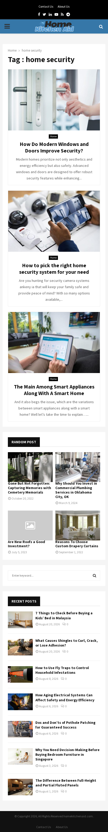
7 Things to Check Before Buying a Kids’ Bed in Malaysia (64, 615)
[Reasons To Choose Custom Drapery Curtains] (77, 525)
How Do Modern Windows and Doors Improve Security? (54, 147)
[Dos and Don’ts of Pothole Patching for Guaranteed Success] (20, 729)
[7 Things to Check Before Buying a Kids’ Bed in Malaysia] (20, 619)
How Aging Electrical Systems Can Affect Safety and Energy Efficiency (64, 697)
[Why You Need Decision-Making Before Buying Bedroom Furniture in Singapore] (20, 756)
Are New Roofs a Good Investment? (26, 544)
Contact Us (46, 6)
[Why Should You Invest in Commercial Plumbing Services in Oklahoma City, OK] (77, 467)
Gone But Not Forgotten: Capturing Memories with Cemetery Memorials (29, 488)
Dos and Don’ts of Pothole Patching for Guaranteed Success (65, 725)
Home (53, 136)
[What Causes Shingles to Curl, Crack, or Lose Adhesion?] (20, 647)
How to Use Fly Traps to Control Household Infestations (62, 670)
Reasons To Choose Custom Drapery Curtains (76, 544)
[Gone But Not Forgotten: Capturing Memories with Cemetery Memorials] (30, 467)
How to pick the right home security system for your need (54, 268)
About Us (63, 6)
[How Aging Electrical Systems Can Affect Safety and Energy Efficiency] (20, 701)
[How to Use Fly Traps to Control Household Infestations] (20, 674)
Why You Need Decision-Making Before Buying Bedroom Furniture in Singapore (67, 754)
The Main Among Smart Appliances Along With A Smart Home (54, 390)
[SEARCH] (94, 575)
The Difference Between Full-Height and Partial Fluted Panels (65, 782)
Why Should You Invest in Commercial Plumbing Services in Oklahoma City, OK (76, 490)
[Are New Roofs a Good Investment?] (30, 525)
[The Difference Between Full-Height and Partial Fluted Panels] (20, 787)
